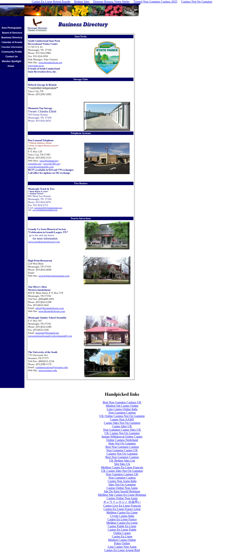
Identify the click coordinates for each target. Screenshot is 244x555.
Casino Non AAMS (122, 419)
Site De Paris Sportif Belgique (122, 491)
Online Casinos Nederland (122, 440)
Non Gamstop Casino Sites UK (122, 429)
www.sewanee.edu (48, 370)
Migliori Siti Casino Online (122, 405)
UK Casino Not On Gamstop (122, 433)
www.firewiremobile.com (41, 166)
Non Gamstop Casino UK (122, 450)
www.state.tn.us (36, 65)
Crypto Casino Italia (122, 516)
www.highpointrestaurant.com (54, 275)
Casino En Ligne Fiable (122, 529)
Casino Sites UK (122, 426)
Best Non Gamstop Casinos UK (122, 402)
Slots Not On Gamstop (122, 443)
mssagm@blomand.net (47, 332)
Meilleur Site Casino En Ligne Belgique (122, 494)
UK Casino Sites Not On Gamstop (122, 470)
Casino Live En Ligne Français (122, 505)
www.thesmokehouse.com (52, 311)
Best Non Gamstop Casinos (122, 446)
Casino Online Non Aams (122, 488)
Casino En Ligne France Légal (122, 509)
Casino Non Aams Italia (122, 481)
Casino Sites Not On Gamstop (122, 422)
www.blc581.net (51, 163)
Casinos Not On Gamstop (122, 453)
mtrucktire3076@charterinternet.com (48, 208)
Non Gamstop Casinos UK (122, 474)
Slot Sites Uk (122, 464)
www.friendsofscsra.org (50, 62)
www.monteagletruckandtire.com (44, 210)
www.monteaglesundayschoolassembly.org (50, 335)
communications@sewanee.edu (51, 367)
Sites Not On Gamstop (122, 484)
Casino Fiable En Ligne (122, 526)
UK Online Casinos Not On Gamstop (122, 416)
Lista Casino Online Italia (122, 409)
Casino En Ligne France (122, 519)
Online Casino (122, 533)
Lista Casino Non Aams (122, 546)
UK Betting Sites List (122, 460)
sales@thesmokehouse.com (49, 308)
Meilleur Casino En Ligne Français (122, 467)
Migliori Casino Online (122, 539)
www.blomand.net (48, 160)
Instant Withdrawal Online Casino (122, 436)
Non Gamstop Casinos (122, 412)
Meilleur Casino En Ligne (122, 512)
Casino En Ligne (122, 536)
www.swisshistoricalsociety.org (44, 241)
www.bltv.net (34, 163)
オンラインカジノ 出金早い (122, 501)
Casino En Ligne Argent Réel (122, 550)
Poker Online (122, 543)
